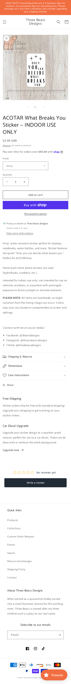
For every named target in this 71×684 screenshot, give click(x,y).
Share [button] (10, 385)
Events (11, 544)
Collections (14, 528)
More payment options (35, 213)
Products (12, 520)
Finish (6, 158)
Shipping (6, 145)
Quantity (7, 174)
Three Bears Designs (30, 678)
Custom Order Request (20, 536)
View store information (19, 233)
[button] (5, 22)
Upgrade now (11, 450)
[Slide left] (27, 107)
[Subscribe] (60, 635)
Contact (12, 577)
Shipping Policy (16, 569)
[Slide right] (44, 107)
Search (11, 553)
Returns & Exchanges (19, 561)
